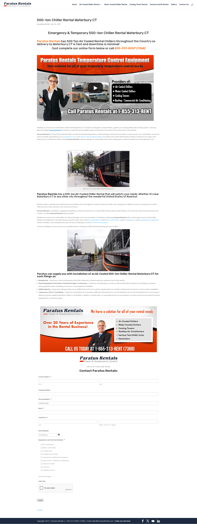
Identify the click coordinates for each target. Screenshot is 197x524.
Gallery (174, 4)
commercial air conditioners (149, 220)
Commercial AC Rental (159, 4)
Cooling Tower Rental (138, 4)
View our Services (122, 521)
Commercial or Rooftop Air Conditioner (55, 457)
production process (69, 137)
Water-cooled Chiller (49, 448)
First (40, 384)
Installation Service (49, 470)
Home (74, 4)
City (40, 425)
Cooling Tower (47, 451)
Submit (40, 500)
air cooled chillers (94, 220)
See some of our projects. (99, 222)
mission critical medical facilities (91, 137)
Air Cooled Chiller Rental (89, 4)
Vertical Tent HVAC (48, 464)
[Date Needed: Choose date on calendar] (59, 435)
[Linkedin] (158, 521)
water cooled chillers (112, 220)
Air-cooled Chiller (48, 444)
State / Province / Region (107, 425)
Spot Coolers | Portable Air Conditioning (55, 460)
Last (100, 384)
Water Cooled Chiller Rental (115, 4)
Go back (40, 510)
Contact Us (184, 4)
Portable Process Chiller (50, 454)
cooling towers (129, 220)
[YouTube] (153, 521)
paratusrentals (44, 24)
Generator (46, 467)
